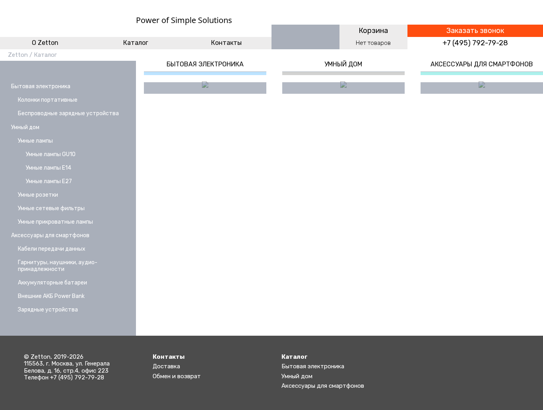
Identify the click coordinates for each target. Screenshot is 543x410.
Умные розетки (38, 194)
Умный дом (25, 127)
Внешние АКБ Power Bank (51, 296)
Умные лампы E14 (48, 167)
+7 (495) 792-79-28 (475, 43)
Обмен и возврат (177, 376)
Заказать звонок (475, 31)
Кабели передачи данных (51, 249)
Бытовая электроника (40, 86)
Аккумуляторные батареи (52, 282)
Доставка (166, 366)
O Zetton (45, 42)
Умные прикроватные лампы (55, 222)
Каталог (135, 42)
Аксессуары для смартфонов (50, 235)
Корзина (373, 30)
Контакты (226, 42)
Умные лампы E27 (49, 181)
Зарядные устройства (48, 309)
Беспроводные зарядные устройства (68, 113)
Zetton (18, 54)
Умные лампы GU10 (51, 154)
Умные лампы (35, 140)
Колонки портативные (48, 100)
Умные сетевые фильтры (51, 208)
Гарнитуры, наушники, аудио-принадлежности (57, 265)
